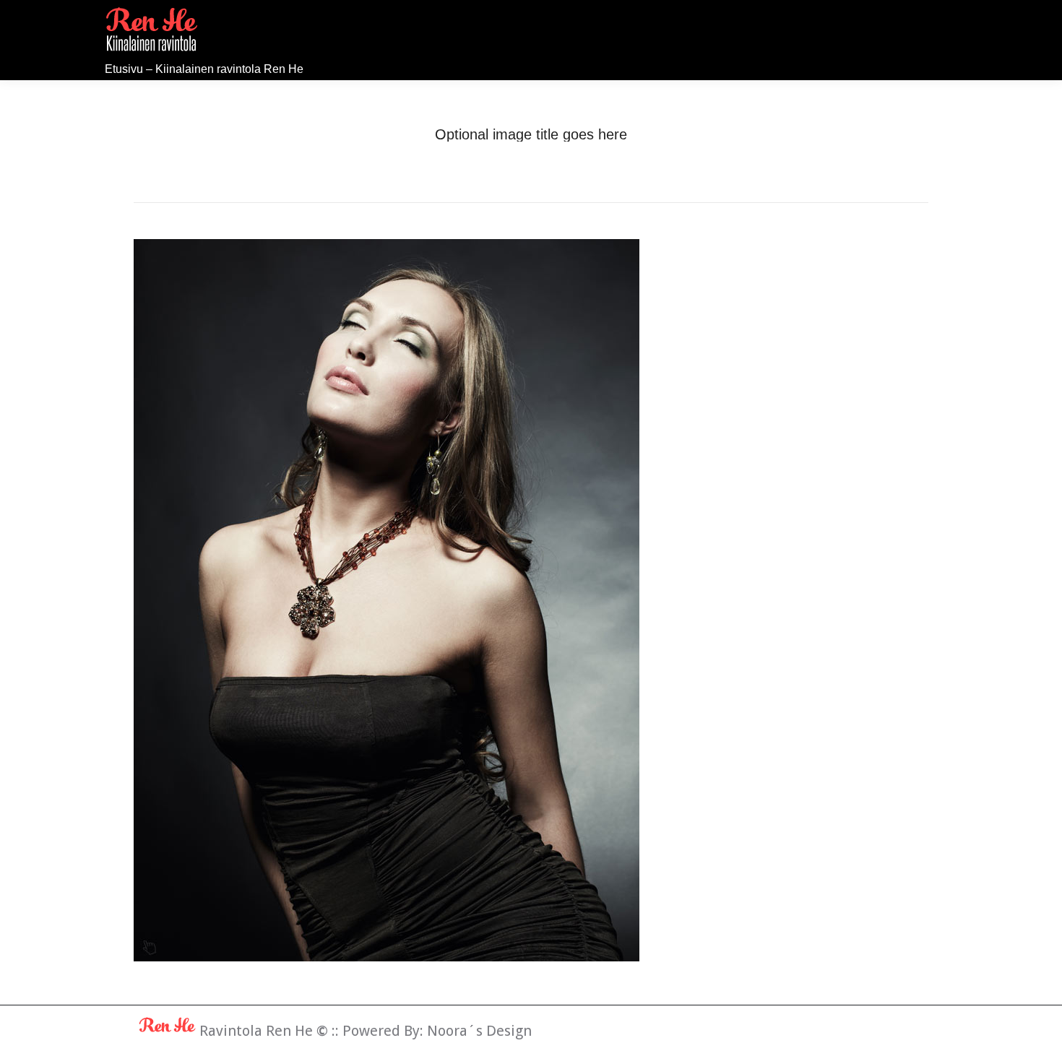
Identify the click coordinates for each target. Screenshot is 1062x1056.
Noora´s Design (479, 1030)
